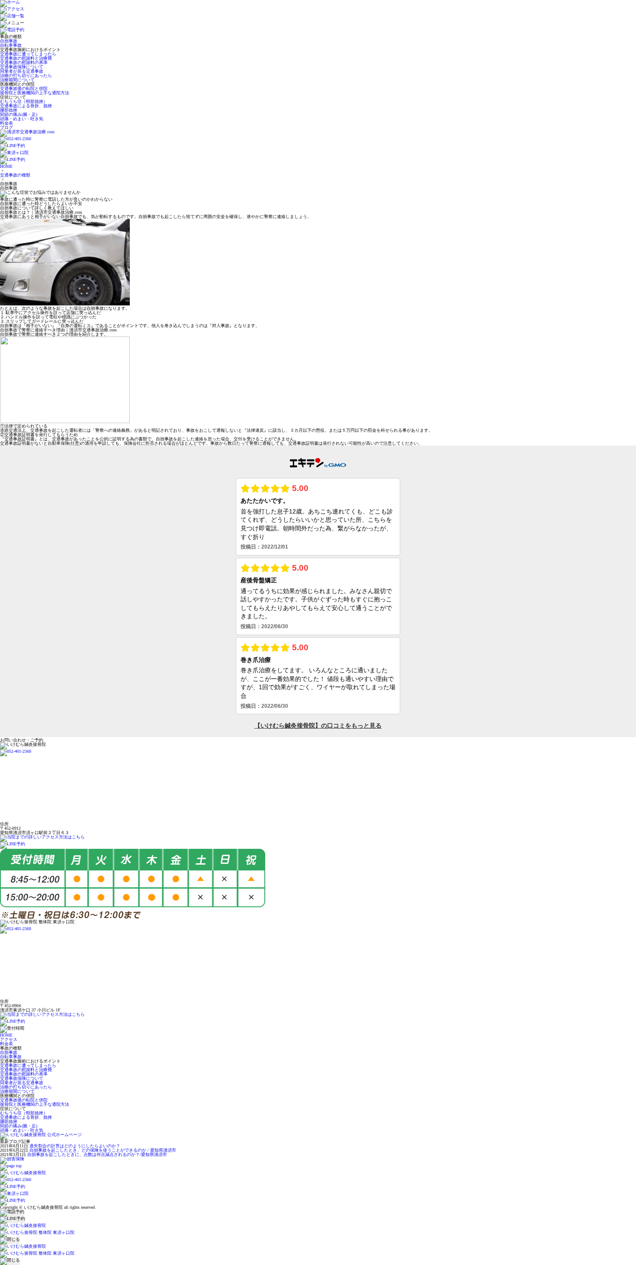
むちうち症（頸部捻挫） (24, 101)
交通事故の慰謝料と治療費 (26, 58)
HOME (6, 166)
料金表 (6, 123)
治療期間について (17, 79)
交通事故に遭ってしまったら (28, 53)
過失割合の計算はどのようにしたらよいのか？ (74, 1145)
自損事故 (8, 41)
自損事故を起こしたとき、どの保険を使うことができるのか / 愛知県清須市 (102, 1150)
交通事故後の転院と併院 (24, 88)
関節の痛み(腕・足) (18, 114)
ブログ (6, 127)
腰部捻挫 (8, 110)
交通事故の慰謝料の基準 (24, 62)
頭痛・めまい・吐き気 (21, 118)
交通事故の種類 (15, 175)
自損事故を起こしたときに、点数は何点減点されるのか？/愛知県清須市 (97, 1154)
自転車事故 (11, 45)
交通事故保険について (21, 66)
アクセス (8, 1039)
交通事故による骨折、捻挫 (26, 105)
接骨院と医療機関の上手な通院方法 (34, 92)
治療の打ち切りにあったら (26, 75)
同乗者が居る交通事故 (21, 71)
